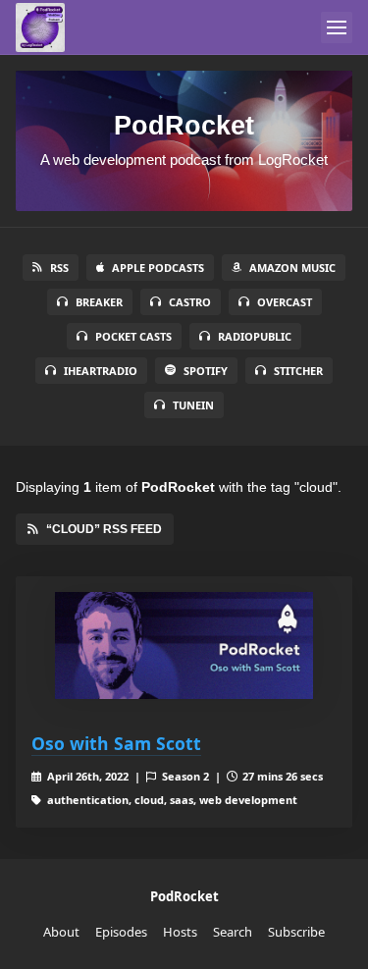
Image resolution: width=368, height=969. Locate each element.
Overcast (284, 302)
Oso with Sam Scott (116, 743)
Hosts (180, 932)
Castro (190, 302)
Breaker (99, 302)
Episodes (121, 932)
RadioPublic (254, 336)
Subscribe (296, 932)
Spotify (206, 370)
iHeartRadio (100, 370)
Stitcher (298, 370)
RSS (59, 267)
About (61, 932)
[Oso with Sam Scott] (184, 646)
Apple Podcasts (158, 267)
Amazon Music (292, 267)
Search (232, 932)
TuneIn (193, 405)
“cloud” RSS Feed (104, 529)
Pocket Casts (133, 336)
